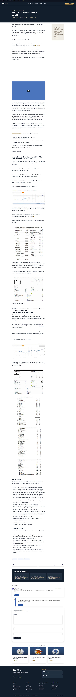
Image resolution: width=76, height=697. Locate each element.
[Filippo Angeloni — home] (5, 3)
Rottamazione (41, 686)
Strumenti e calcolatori (16, 686)
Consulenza (41, 685)
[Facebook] (14, 677)
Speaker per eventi (29, 688)
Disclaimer (53, 683)
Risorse (36, 3)
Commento (15, 614)
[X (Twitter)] (16, 677)
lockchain (38, 45)
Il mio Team (28, 685)
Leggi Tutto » (15, 660)
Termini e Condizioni (55, 686)
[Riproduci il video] (28, 90)
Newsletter (15, 689)
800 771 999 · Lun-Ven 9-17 (70, 0)
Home (13, 10)
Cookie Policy (54, 689)
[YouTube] (19, 677)
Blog (32, 3)
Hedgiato (41, 325)
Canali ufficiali (28, 686)
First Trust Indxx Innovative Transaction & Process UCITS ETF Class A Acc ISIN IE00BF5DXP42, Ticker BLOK (58, 33)
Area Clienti (41, 689)
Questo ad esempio (16, 133)
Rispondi (16, 595)
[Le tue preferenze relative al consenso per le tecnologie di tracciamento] (1, 695)
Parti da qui (15, 683)
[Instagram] (21, 677)
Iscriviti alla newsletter (69, 3)
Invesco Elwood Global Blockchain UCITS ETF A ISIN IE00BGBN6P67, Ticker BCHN (58, 28)
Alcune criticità (56, 36)
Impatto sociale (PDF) (55, 685)
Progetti (40, 3)
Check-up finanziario (16, 688)
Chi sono (29, 3)
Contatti (45, 3)
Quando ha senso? (56, 38)
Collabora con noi (29, 689)
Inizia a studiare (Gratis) (42, 683)
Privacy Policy (54, 688)
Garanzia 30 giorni (42, 688)
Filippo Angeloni (28, 683)
